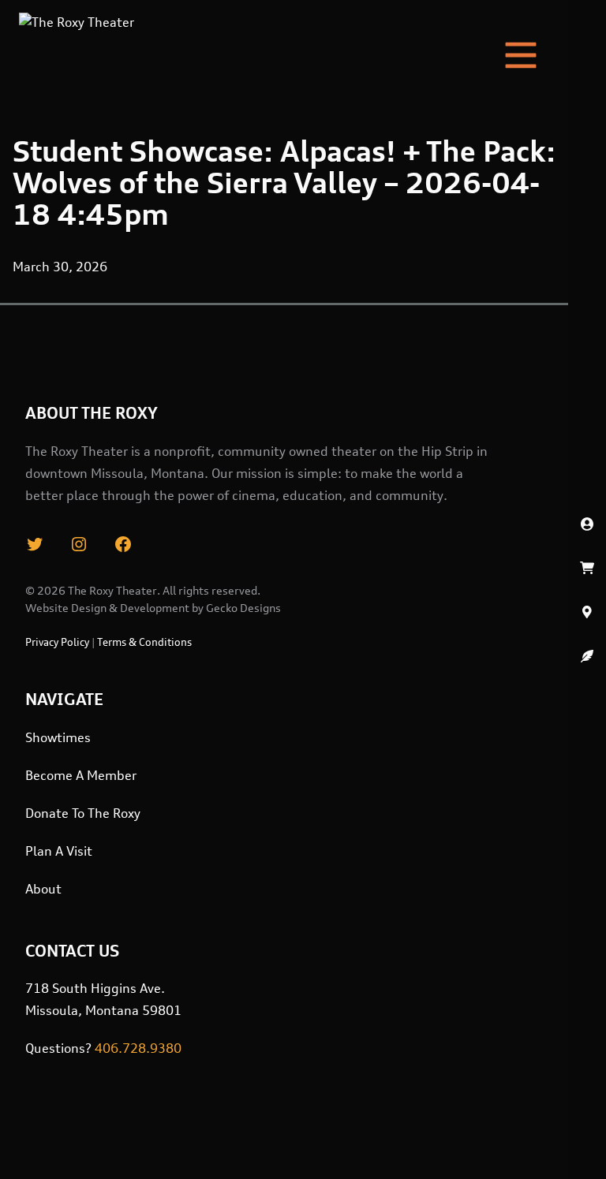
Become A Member (81, 775)
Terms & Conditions (144, 642)
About (43, 889)
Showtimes (58, 737)
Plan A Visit (58, 851)
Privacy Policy (57, 642)
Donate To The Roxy (82, 813)
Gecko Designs (243, 607)
